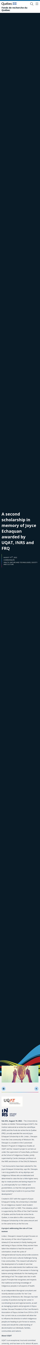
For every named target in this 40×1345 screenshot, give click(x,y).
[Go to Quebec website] (9, 3)
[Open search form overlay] (31, 3)
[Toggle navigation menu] (36, 3)
